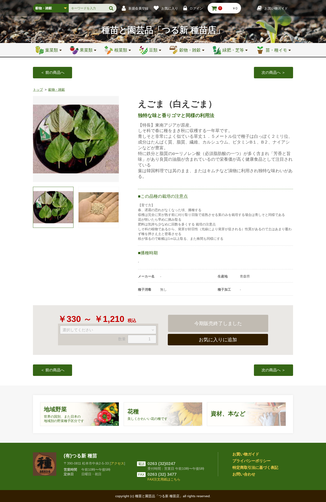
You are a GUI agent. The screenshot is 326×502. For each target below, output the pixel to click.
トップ (38, 89)
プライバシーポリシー (251, 461)
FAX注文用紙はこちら (163, 479)
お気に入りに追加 (218, 339)
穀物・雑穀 (56, 89)
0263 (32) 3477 (162, 474)
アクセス (117, 463)
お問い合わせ (243, 474)
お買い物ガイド (245, 454)
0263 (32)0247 (161, 463)
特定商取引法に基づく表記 (255, 467)
